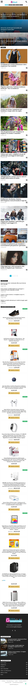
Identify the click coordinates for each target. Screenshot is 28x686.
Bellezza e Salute (4, 672)
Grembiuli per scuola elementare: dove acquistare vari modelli (14, 65)
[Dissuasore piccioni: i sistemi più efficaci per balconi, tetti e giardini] (4, 641)
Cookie (16, 680)
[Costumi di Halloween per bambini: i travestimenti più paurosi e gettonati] (14, 235)
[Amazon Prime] (14, 580)
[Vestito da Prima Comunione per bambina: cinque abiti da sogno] (14, 101)
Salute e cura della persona (6, 670)
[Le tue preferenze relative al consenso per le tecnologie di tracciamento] (25, 683)
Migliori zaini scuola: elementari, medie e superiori (14, 42)
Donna (2, 674)
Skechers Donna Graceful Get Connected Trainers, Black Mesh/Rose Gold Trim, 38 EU (14, 318)
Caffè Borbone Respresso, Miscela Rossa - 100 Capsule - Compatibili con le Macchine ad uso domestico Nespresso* (14, 339)
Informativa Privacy (10, 680)
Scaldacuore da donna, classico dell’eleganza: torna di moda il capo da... (14, 199)
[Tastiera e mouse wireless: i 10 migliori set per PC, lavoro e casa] (4, 653)
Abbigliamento (12, 47)
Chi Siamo (3, 680)
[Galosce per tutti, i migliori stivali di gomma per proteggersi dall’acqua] (14, 146)
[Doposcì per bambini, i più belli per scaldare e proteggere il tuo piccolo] (14, 213)
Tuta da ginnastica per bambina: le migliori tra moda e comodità (12, 132)
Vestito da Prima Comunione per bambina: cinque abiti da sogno (11, 110)
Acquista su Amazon (14, 323)
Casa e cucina (3, 662)
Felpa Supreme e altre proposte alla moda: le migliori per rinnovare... (12, 267)
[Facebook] (12, 630)
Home (8, 47)
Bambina (2, 62)
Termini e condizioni (22, 680)
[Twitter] (15, 630)
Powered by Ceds (8, 682)
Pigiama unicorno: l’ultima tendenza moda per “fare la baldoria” (13, 87)
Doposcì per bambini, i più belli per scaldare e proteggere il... (12, 222)
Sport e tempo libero (4, 668)
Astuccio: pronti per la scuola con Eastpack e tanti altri (11, 28)
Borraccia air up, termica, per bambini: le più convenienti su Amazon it (14, 15)
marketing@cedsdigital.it (16, 627)
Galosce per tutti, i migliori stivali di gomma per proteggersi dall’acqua (13, 155)
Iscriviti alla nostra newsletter (18, 682)
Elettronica (3, 666)
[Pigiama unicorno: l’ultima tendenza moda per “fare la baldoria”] (14, 78)
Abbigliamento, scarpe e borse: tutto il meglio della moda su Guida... (13, 177)
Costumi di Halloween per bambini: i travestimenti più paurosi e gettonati (13, 244)
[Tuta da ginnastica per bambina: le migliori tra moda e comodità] (14, 123)
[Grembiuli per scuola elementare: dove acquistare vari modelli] (14, 56)
